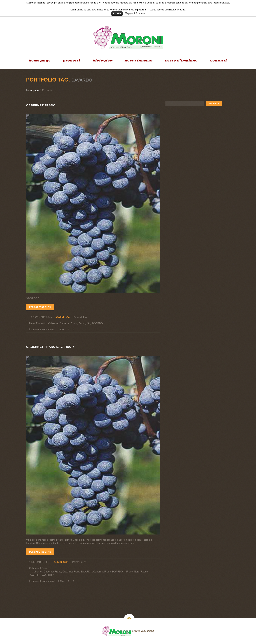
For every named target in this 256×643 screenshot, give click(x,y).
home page (40, 43)
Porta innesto (138, 43)
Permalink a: (80, 300)
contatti (218, 43)
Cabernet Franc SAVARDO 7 (50, 329)
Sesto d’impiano (181, 43)
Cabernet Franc (40, 88)
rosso (144, 554)
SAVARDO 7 (47, 557)
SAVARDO (97, 306)
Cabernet (53, 306)
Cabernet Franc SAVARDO (77, 554)
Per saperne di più (40, 289)
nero (136, 554)
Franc (82, 306)
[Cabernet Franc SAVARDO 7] (93, 428)
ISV (88, 306)
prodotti (40, 306)
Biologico (102, 43)
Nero (32, 306)
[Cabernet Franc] (93, 186)
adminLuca (62, 300)
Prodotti (71, 43)
